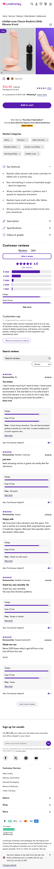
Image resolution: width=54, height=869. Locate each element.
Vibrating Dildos (10, 153)
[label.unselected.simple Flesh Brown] (8, 78)
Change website (9, 865)
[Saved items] (50, 25)
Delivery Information (11, 778)
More (5, 812)
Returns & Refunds (10, 786)
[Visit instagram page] (26, 758)
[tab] (27, 779)
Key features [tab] (13, 166)
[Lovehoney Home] (12, 4)
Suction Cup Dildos (32, 147)
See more (27, 307)
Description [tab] (13, 221)
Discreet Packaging (11, 782)
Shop (5, 805)
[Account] (36, 4)
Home (5, 16)
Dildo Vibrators (30, 16)
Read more (7, 400)
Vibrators (19, 16)
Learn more (42, 94)
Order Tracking (9, 790)
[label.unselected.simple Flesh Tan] (12, 78)
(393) (49, 88)
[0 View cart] (45, 4)
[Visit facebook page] (5, 758)
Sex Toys (12, 16)
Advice (6, 798)
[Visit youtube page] (36, 758)
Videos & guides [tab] (15, 234)
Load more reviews (27, 704)
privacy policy (21, 751)
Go (48, 743)
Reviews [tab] (22, 250)
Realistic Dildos (10, 147)
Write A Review (27, 256)
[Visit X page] (16, 758)
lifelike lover (41, 16)
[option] (17, 51)
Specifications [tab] (14, 227)
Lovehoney (27, 10)
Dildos (6, 140)
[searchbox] (24, 358)
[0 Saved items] (40, 4)
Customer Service (12, 768)
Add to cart (27, 105)
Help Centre (8, 773)
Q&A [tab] (33, 250)
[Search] (32, 3)
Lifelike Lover (30, 153)
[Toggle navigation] (50, 4)
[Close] (50, 855)
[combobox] (41, 364)
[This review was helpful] (48, 442)
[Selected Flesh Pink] (4, 78)
